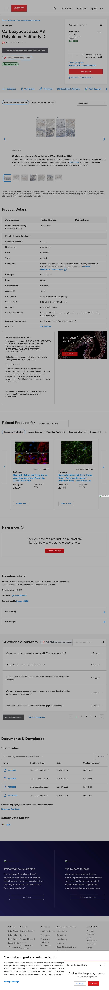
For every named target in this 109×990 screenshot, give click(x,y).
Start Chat (93, 984)
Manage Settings (11, 981)
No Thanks (80, 984)
